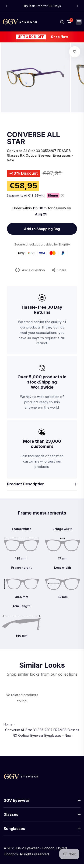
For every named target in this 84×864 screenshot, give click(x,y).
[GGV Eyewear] (19, 21)
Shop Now (59, 37)
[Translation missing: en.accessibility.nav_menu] (79, 22)
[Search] (62, 22)
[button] (6, 6)
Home (8, 724)
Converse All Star (33, 138)
